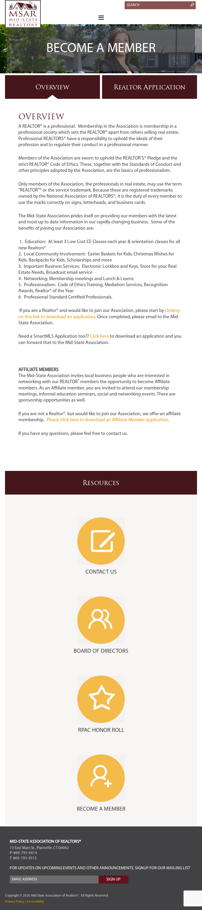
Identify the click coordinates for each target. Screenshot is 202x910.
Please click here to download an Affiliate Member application (107, 420)
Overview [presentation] (52, 87)
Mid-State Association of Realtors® (31, 14)
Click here (99, 336)
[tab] (52, 87)
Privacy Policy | (15, 901)
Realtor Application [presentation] (149, 87)
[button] (101, 18)
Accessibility (35, 901)
